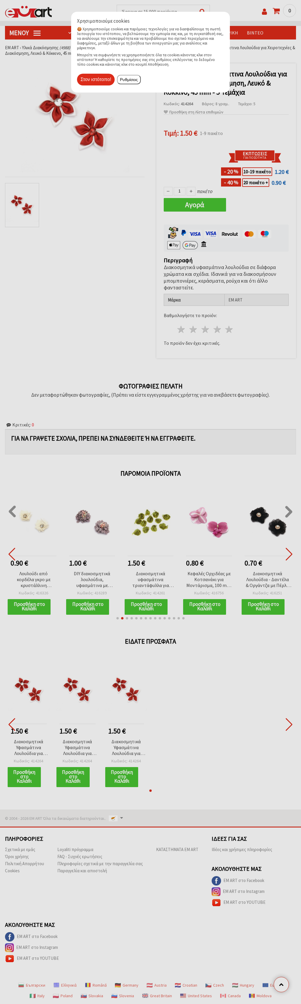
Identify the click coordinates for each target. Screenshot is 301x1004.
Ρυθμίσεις (129, 79)
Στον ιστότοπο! (96, 79)
